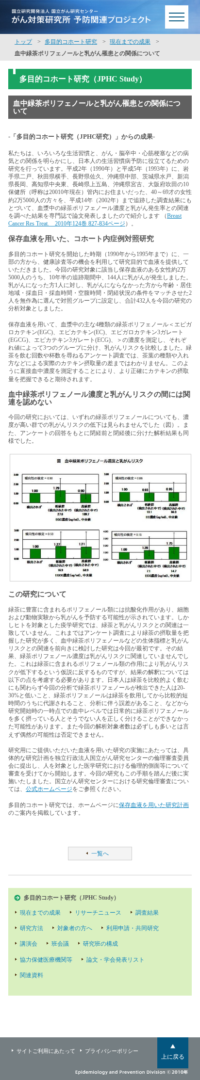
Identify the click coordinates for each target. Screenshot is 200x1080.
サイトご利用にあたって (46, 1051)
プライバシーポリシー (111, 1051)
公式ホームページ (49, 789)
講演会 (28, 943)
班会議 (60, 943)
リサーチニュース (98, 912)
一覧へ (100, 853)
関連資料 (31, 975)
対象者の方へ (74, 928)
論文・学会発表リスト (115, 959)
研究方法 (31, 928)
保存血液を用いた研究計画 (154, 805)
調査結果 (147, 912)
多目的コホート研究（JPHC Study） (71, 897)
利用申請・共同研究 (132, 928)
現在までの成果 (130, 41)
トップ (23, 41)
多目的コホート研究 (71, 41)
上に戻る (172, 1056)
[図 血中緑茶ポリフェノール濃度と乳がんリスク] (100, 517)
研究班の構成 (100, 943)
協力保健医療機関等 (46, 959)
